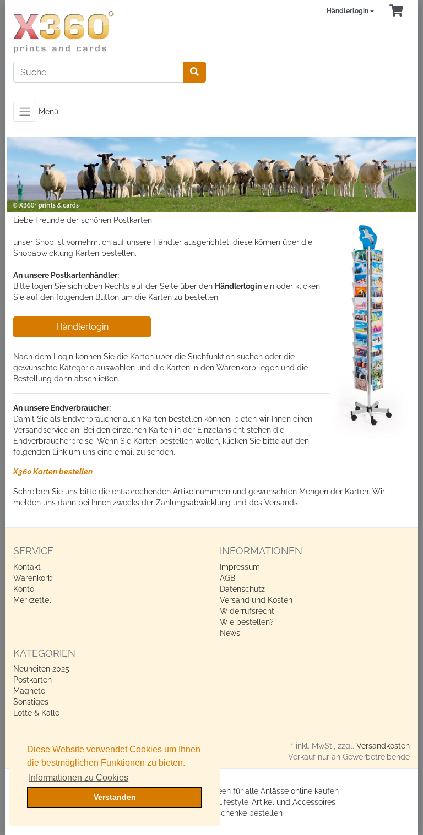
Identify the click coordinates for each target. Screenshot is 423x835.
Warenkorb (33, 578)
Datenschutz (242, 589)
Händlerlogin (82, 326)
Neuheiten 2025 (41, 668)
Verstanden (115, 797)
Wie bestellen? (247, 622)
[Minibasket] (396, 11)
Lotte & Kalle (36, 712)
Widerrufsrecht (247, 611)
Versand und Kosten (256, 600)
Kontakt (27, 567)
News (230, 633)
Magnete (29, 690)
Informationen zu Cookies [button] (78, 777)
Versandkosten (383, 745)
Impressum (240, 567)
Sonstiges (30, 701)
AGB (227, 578)
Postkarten (32, 679)
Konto (23, 589)
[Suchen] (194, 72)
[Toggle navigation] (24, 112)
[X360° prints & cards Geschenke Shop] (108, 32)
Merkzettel (32, 600)
